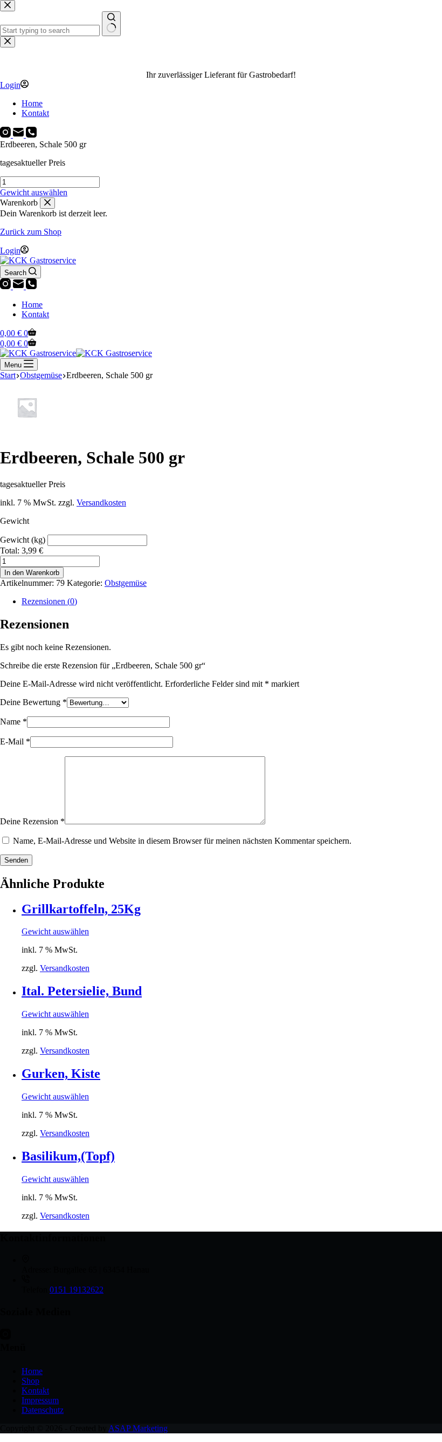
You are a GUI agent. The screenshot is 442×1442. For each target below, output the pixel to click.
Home (32, 304)
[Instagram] (6, 286)
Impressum (40, 1400)
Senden (16, 860)
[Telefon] (31, 286)
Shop (30, 1380)
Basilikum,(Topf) (68, 1156)
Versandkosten (101, 502)
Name (13, 721)
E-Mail (15, 741)
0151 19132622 (76, 1289)
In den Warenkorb (31, 573)
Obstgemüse (126, 582)
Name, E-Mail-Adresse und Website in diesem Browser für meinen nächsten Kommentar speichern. (182, 840)
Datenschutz (43, 1409)
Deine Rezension (32, 821)
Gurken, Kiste (61, 1074)
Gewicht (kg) (23, 539)
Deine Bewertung (33, 702)
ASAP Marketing (138, 1428)
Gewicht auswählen (33, 192)
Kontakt (35, 314)
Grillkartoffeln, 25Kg (81, 909)
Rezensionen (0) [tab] (49, 601)
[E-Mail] (19, 286)
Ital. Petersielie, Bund (82, 991)
